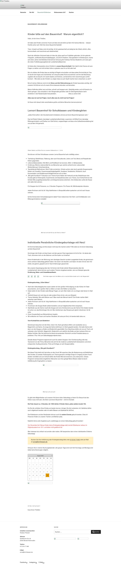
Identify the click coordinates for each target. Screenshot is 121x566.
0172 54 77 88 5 (75, 440)
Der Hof (31, 12)
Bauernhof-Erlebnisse (44, 12)
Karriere (71, 12)
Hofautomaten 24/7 (60, 12)
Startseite (23, 12)
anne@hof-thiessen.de (40, 442)
